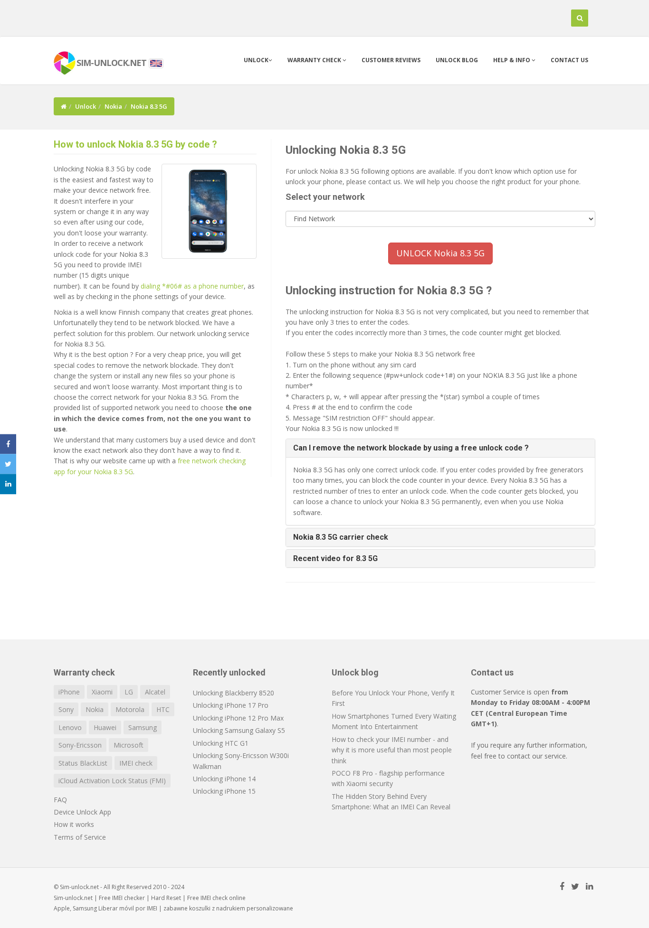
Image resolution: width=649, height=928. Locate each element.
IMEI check (136, 763)
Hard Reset (166, 898)
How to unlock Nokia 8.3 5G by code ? (135, 144)
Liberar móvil (116, 908)
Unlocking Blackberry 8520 (233, 692)
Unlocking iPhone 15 (224, 791)
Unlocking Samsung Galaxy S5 (239, 730)
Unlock (256, 60)
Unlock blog (457, 60)
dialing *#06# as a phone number (192, 286)
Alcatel (155, 691)
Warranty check (315, 60)
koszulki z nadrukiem (217, 908)
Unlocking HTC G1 (220, 743)
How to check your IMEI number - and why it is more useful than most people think (392, 750)
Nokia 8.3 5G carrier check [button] (340, 537)
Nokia (113, 106)
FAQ (60, 799)
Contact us (569, 60)
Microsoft (128, 745)
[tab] (440, 448)
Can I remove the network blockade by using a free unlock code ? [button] (411, 447)
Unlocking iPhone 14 (224, 778)
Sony (66, 709)
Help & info (512, 60)
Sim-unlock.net (73, 898)
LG (128, 691)
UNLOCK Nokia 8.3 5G (440, 253)
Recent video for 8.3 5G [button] (335, 558)
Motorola (129, 709)
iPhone (69, 691)
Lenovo (70, 727)
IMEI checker (128, 898)
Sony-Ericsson (80, 745)
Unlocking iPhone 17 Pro (230, 705)
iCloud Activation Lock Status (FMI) (112, 780)
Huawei (105, 727)
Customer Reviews (391, 60)
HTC (163, 709)
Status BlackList (82, 763)
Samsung (142, 727)
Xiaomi (102, 691)
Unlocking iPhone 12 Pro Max (238, 717)
